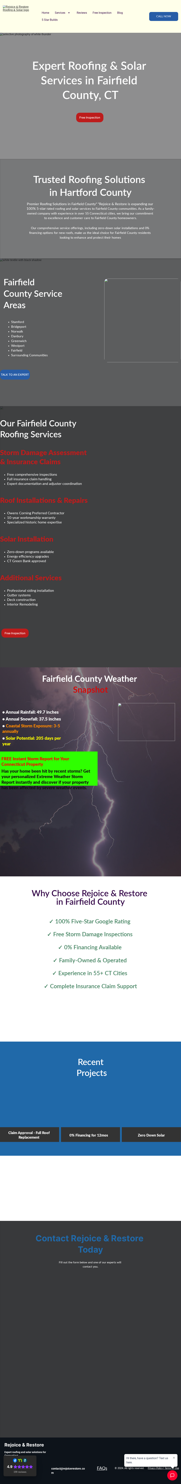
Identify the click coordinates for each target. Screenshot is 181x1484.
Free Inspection (102, 12)
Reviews (82, 12)
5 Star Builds (50, 19)
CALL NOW (163, 16)
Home (45, 12)
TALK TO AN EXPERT (15, 374)
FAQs (102, 1468)
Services (60, 12)
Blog (120, 12)
